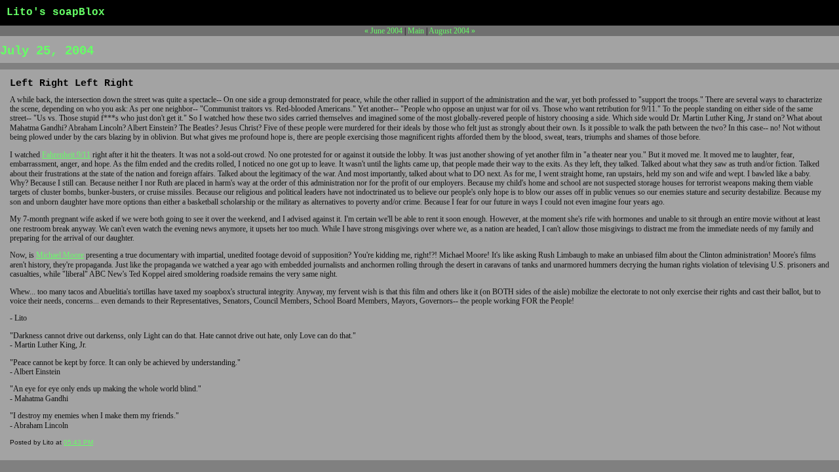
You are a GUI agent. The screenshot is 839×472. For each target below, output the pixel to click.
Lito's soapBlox (56, 12)
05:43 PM (78, 442)
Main (416, 30)
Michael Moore (60, 255)
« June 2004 (383, 30)
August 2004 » (452, 30)
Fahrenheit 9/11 (66, 154)
